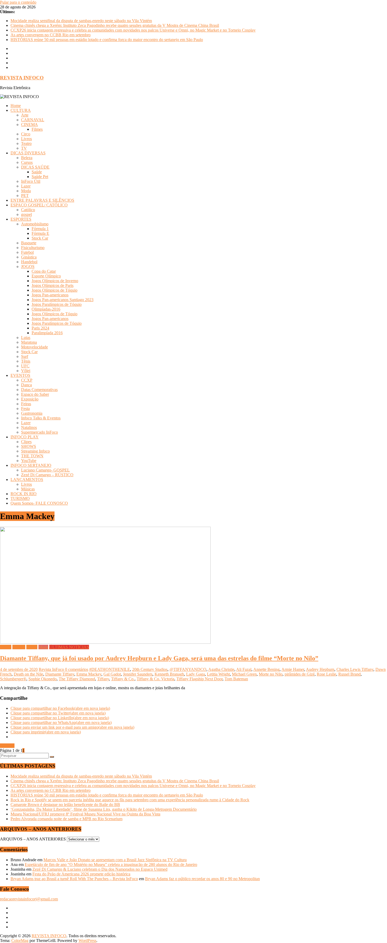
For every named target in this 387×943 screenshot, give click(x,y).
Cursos (27, 162)
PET (25, 195)
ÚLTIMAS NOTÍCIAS (69, 647)
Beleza (26, 157)
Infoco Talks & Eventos (41, 418)
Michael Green (244, 674)
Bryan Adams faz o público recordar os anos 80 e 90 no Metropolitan (202, 878)
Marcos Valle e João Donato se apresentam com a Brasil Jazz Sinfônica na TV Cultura (115, 860)
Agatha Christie (221, 669)
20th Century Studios (149, 669)
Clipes (26, 441)
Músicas (28, 489)
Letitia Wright (218, 674)
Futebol (27, 252)
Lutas (25, 337)
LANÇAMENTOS (27, 479)
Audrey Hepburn (320, 669)
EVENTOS (20, 375)
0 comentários (76, 669)
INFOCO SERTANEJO (31, 465)
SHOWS (28, 446)
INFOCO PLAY (25, 437)
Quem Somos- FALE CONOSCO (39, 503)
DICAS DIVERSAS (28, 153)
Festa (25, 408)
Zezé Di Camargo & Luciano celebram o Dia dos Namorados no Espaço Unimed (99, 869)
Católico (28, 209)
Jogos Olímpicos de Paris (52, 285)
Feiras (26, 404)
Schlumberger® (13, 679)
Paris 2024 (40, 328)
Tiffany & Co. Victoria (155, 679)
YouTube (28, 460)
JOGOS (27, 266)
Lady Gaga (195, 674)
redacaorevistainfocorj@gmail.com (29, 899)
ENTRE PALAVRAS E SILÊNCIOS (42, 200)
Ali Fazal (243, 669)
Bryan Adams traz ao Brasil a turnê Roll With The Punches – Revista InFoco (74, 878)
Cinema (18, 647)
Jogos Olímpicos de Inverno (55, 280)
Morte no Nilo (270, 674)
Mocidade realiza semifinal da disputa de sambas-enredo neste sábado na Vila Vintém (81, 20)
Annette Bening (266, 669)
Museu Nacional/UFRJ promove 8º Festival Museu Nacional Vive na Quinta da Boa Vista (85, 814)
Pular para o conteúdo (18, 2)
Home (16, 105)
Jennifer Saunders (137, 674)
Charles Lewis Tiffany (354, 669)
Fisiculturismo (32, 247)
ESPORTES (21, 219)
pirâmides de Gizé (300, 674)
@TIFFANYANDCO (188, 669)
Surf (24, 356)
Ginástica (29, 257)
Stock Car (40, 238)
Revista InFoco (52, 669)
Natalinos (29, 427)
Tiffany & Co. (123, 679)
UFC (25, 366)
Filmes (37, 129)
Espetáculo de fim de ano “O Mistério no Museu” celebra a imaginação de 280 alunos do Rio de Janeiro (111, 864)
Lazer (26, 186)
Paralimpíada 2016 (47, 333)
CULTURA (21, 110)
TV (24, 148)
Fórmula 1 (40, 228)
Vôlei (25, 370)
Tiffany (103, 679)
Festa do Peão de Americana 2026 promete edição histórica (81, 874)
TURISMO (20, 498)
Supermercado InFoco (39, 432)
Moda (26, 191)
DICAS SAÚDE (35, 167)
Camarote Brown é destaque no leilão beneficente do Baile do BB (65, 804)
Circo (25, 134)
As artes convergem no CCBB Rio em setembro (51, 35)
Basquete (28, 243)
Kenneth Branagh (169, 674)
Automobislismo (34, 224)
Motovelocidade (34, 347)
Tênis (25, 361)
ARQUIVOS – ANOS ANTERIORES (33, 839)
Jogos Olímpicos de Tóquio (54, 290)
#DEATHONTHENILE (109, 669)
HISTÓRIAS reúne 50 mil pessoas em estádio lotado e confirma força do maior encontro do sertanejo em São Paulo (107, 39)
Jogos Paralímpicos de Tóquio (57, 304)
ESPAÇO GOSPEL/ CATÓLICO (39, 205)
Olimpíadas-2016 (46, 309)
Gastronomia (31, 413)
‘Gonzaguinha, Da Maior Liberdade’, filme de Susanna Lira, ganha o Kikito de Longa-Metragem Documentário (104, 809)
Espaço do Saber (35, 394)
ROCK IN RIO (24, 493)
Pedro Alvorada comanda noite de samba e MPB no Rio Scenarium (66, 819)
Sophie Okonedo (42, 679)
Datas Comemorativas (39, 389)
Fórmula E (40, 233)
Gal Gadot (112, 674)
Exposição (29, 399)
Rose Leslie (326, 674)
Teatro (26, 143)
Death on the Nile (28, 674)
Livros (26, 138)
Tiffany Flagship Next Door (199, 679)
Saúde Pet (40, 176)
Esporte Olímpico (46, 276)
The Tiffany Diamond (77, 679)
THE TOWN (32, 456)
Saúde (37, 172)
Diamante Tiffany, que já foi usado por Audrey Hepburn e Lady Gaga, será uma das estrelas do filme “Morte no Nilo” (159, 658)
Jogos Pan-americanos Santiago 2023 (62, 299)
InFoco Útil (30, 181)
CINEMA (29, 124)
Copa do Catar (44, 271)
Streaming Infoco (35, 451)
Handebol (29, 262)
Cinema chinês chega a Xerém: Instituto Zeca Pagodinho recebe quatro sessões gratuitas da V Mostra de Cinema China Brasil (115, 25)
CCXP (26, 380)
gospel (26, 214)
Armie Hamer (292, 669)
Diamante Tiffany (59, 674)
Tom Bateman (236, 679)
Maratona (29, 342)
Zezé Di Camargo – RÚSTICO (47, 475)
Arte (24, 115)
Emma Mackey (88, 674)
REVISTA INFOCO (22, 77)
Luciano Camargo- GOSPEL (45, 470)
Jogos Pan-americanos (50, 295)
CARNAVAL (32, 120)
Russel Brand (349, 674)
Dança (26, 385)
